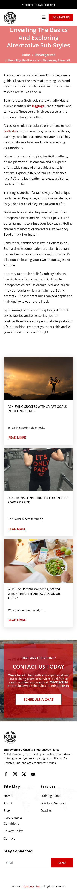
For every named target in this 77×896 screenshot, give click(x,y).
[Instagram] (15, 774)
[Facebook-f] (6, 774)
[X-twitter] (24, 774)
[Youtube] (33, 774)
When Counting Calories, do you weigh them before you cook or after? (34, 593)
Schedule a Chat (38, 699)
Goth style (11, 131)
